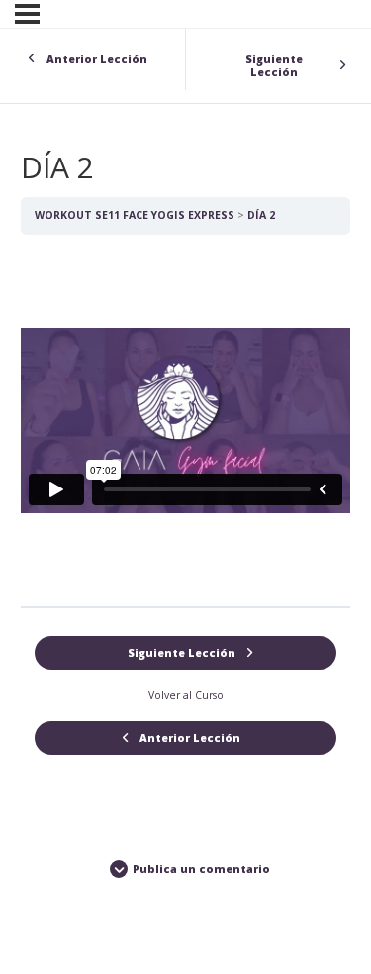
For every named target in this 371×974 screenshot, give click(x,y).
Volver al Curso (186, 695)
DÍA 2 (261, 215)
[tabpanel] (185, 421)
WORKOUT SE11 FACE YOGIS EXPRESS (134, 215)
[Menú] (27, 14)
